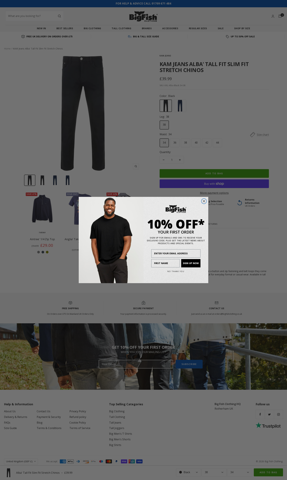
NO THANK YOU (175, 271)
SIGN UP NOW (191, 263)
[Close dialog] (204, 201)
